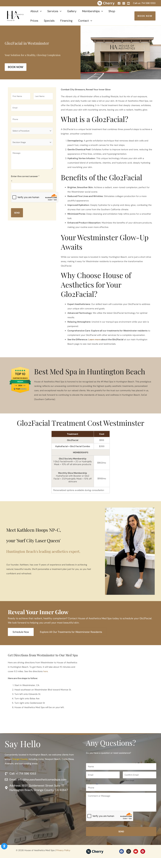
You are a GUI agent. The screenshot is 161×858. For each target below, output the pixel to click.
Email (88, 780)
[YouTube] (128, 3)
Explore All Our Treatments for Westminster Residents (71, 632)
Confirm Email (128, 780)
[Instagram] (123, 3)
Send (17, 212)
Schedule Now (21, 632)
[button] (40, 11)
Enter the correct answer (25, 176)
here (45, 671)
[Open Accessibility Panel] (4, 846)
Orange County (20, 759)
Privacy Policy (63, 850)
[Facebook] (119, 3)
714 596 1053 (148, 3)
